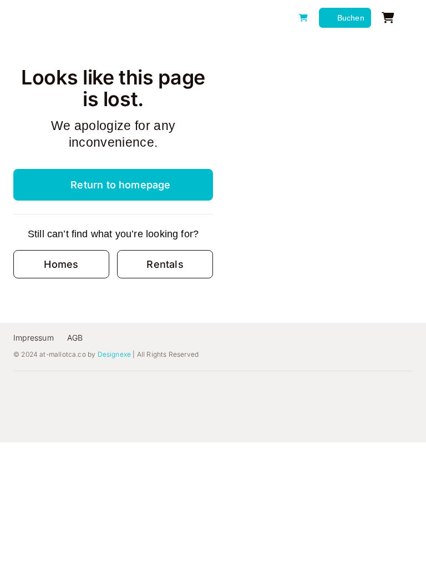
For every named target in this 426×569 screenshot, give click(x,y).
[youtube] (103, 390)
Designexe (114, 354)
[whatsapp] (124, 390)
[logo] (71, 12)
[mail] (145, 390)
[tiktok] (82, 390)
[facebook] (40, 390)
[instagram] (61, 390)
